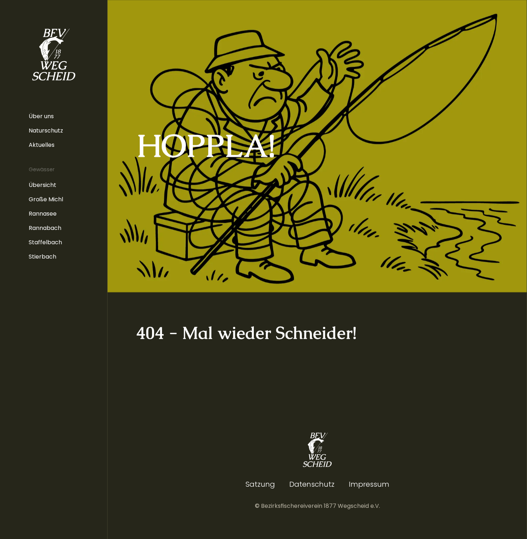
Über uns (41, 116)
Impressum (369, 484)
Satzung (260, 484)
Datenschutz (311, 484)
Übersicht (42, 185)
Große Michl (46, 199)
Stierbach (42, 256)
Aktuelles (41, 145)
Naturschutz (46, 130)
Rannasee (43, 214)
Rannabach (45, 228)
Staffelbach (45, 242)
